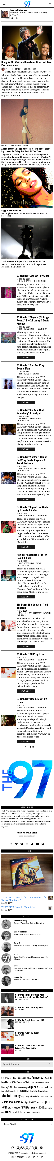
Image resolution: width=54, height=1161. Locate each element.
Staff (16, 954)
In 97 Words (29, 281)
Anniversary (39, 1077)
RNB (41, 1107)
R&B (4, 1106)
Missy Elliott (48, 1096)
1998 (19, 1077)
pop (47, 1101)
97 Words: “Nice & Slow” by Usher (32, 700)
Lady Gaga (29, 1090)
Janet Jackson (35, 469)
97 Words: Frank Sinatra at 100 (29, 1020)
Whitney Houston (44, 72)
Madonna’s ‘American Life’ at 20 (27, 934)
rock (45, 1108)
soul (2, 1112)
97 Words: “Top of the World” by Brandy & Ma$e (33, 508)
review (25, 1106)
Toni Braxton (22, 615)
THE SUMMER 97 (40, 281)
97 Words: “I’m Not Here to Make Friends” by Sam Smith (30, 1046)
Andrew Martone (20, 931)
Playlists (20, 72)
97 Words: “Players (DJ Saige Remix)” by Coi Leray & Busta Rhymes (33, 320)
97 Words (8, 1078)
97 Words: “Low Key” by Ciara (33, 275)
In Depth (12, 145)
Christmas (29, 1082)
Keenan (17, 965)
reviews (34, 1107)
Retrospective (13, 1107)
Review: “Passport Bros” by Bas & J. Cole (32, 556)
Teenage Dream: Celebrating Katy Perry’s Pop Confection (33, 969)
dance (47, 1082)
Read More (26, 309)
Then (49, 613)
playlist (32, 1102)
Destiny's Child (8, 1087)
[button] (50, 1064)
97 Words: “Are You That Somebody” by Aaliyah (30, 411)
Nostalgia (24, 1102)
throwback (37, 1113)
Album (29, 1077)
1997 (14, 1077)
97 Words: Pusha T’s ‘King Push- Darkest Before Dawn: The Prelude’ (31, 995)
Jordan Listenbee (14, 69)
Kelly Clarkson (9, 1091)
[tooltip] (12, 18)
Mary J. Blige (25, 1096)
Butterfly (21, 1082)
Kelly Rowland (20, 1090)
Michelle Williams (37, 1096)
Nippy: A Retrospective (11, 210)
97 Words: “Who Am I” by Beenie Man (30, 367)
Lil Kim (36, 1091)
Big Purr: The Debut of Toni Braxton (32, 606)
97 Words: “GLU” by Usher (31, 654)
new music (14, 1101)
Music (14, 72)
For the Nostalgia (22, 1087)
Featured (7, 72)
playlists (40, 1102)
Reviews (25, 145)
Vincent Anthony (20, 920)
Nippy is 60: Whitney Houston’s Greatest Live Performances (26, 63)
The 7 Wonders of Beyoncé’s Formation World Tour (23, 261)
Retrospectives (30, 72)
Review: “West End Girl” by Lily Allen (29, 923)
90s (3, 1077)
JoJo (2, 1091)
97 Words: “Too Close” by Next (29, 1007)
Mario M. (17, 943)
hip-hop (33, 1086)
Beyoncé (13, 1082)
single (50, 1107)
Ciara (21, 281)
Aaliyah (22, 419)
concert (37, 1082)
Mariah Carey (11, 1095)
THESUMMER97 (13, 1112)
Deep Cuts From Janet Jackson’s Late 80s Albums (31, 958)
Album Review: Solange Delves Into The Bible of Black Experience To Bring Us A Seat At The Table (25, 149)
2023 (24, 1077)
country (42, 1082)
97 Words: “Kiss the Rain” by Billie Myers (31, 946)
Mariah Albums (43, 1091)
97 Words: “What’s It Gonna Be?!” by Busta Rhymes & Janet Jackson (32, 460)
